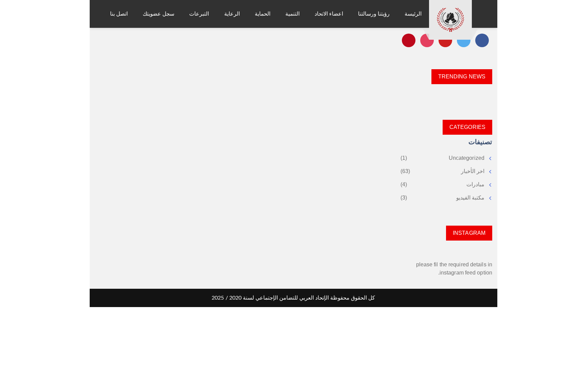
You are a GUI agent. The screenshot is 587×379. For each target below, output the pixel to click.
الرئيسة (413, 14)
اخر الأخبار (472, 171)
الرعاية (232, 14)
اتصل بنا (119, 14)
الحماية (262, 14)
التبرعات (199, 14)
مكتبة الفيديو (470, 198)
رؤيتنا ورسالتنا (374, 14)
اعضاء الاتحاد (329, 14)
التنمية (292, 14)
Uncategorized (466, 158)
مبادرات (475, 184)
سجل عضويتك (158, 14)
